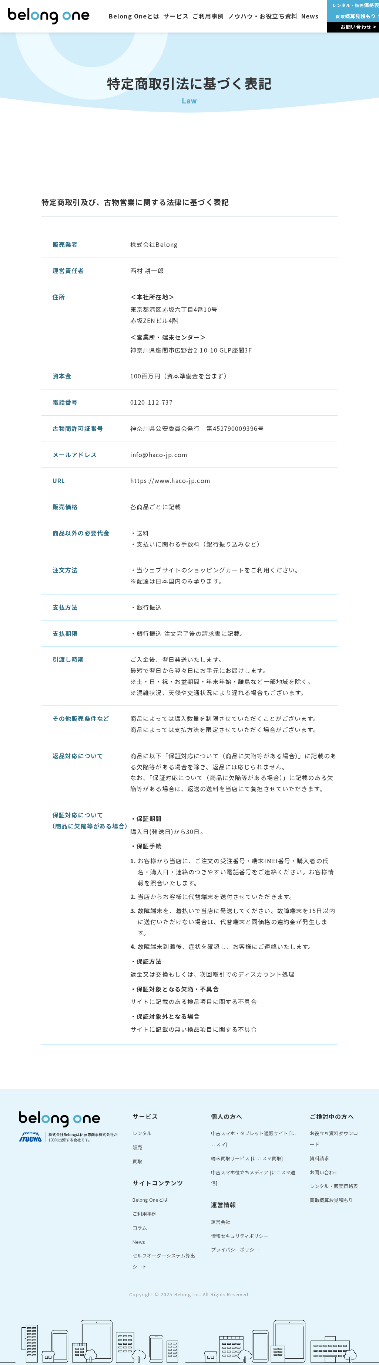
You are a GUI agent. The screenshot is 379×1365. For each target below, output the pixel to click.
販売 (137, 1147)
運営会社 (220, 1221)
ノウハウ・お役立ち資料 (263, 15)
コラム (140, 1227)
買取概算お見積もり (331, 1200)
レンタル (142, 1133)
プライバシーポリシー (235, 1249)
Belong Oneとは (134, 15)
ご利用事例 (208, 15)
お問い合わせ (324, 1172)
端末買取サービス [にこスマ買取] (247, 1158)
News (310, 15)
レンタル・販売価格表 (334, 1185)
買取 (137, 1161)
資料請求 (319, 1158)
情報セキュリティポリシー (239, 1235)
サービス (175, 15)
